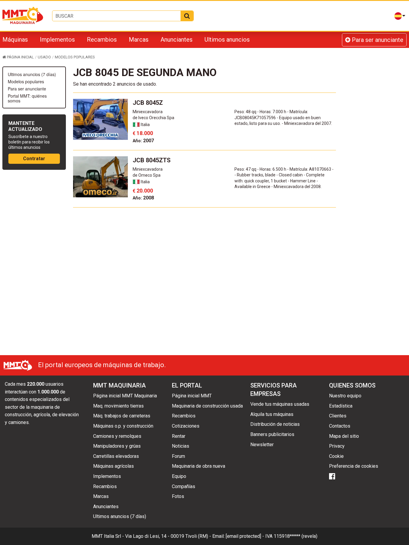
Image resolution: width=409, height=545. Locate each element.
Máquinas (15, 39)
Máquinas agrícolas (113, 466)
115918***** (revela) (295, 536)
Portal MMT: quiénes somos (27, 98)
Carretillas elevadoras (116, 456)
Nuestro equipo (345, 396)
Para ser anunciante (376, 39)
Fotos (178, 496)
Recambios (102, 39)
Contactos (339, 426)
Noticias (180, 446)
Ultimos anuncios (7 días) (32, 74)
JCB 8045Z (148, 102)
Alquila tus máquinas (271, 414)
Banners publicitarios (272, 434)
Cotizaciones (185, 426)
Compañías (183, 486)
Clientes (337, 416)
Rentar (178, 436)
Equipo (179, 476)
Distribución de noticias (275, 424)
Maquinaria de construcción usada (207, 406)
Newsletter (262, 444)
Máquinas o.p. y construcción (123, 426)
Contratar (34, 158)
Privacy (337, 446)
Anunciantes (176, 39)
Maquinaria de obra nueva (198, 466)
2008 (143, 198)
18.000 (143, 133)
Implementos (57, 39)
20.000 (143, 190)
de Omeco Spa (146, 175)
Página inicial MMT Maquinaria (125, 396)
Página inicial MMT (192, 396)
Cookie (336, 456)
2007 (143, 140)
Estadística (340, 406)
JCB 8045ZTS (152, 160)
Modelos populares (26, 81)
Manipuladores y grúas (117, 446)
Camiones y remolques (117, 436)
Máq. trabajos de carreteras (121, 416)
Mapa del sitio (344, 436)
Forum (178, 456)
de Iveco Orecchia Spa (153, 117)
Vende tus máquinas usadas (279, 404)
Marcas (139, 39)
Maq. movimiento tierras (118, 406)
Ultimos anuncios (227, 39)
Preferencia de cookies (353, 466)
